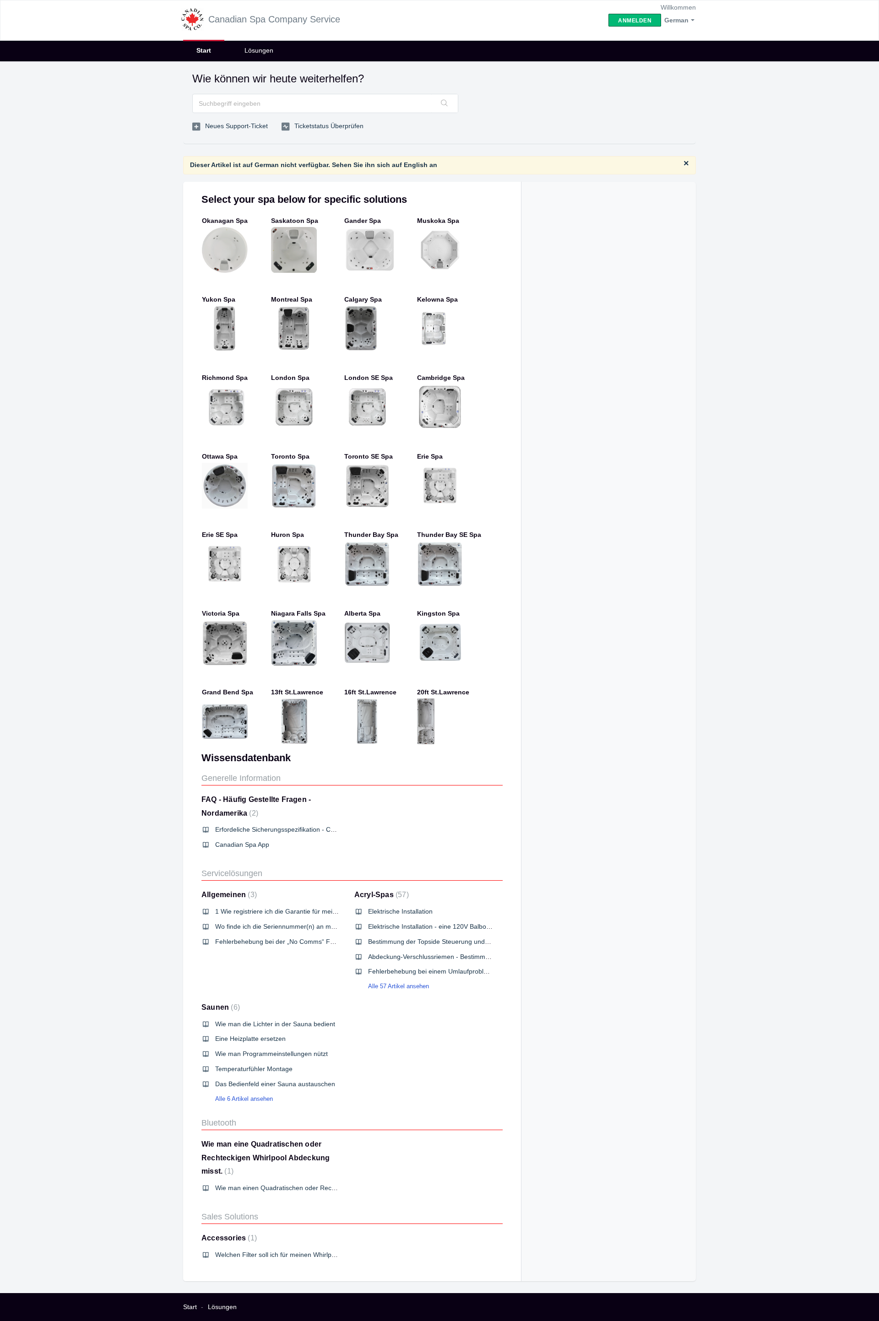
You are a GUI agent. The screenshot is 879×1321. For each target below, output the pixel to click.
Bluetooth (218, 1122)
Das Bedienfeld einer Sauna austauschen (275, 1084)
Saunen (219, 1007)
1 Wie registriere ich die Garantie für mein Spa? (284, 911)
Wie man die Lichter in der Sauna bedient (275, 1024)
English (416, 164)
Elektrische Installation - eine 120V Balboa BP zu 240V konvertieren (466, 926)
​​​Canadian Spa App (242, 844)
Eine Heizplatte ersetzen (250, 1038)
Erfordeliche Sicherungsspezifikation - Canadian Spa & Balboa (305, 829)
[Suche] (444, 103)
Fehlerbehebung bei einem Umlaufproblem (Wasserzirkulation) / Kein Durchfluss (484, 971)
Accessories (228, 1238)
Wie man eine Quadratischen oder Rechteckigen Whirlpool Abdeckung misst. (265, 1157)
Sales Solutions (229, 1216)
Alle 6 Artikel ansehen (244, 1098)
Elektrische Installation (400, 911)
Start (203, 50)
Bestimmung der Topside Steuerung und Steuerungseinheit (453, 941)
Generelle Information (241, 778)
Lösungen (258, 50)
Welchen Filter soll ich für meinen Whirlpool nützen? (290, 1254)
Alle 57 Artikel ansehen (398, 986)
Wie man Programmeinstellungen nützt (271, 1053)
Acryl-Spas (380, 895)
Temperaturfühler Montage (254, 1068)
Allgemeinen (228, 895)
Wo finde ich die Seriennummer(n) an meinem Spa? (290, 926)
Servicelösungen (231, 873)
